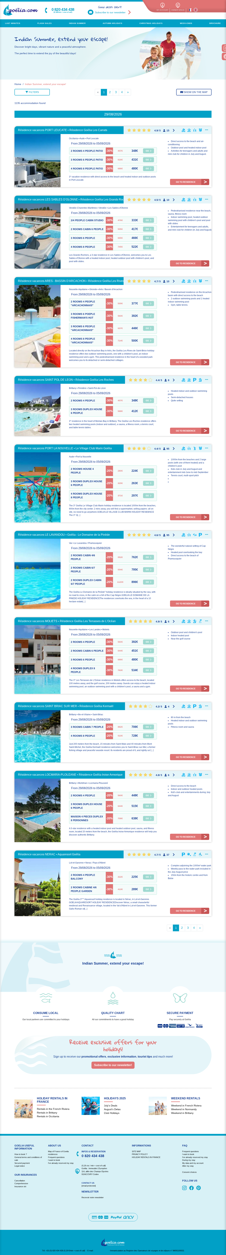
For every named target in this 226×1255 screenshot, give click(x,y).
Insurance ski (20, 1186)
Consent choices (189, 1172)
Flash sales (44, 23)
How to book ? (20, 1154)
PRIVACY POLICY (140, 1154)
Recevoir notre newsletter (93, 1197)
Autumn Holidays (112, 23)
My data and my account (192, 1163)
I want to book (54, 1160)
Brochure (215, 23)
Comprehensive (21, 1183)
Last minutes (12, 23)
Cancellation (19, 1181)
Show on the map (195, 92)
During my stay (188, 1160)
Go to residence (185, 182)
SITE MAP (136, 1151)
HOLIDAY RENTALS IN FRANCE (146, 1157)
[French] (191, 10)
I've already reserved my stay (61, 1163)
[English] (196, 10)
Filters (33, 92)
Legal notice (19, 1166)
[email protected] (101, 1251)
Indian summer (77, 23)
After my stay (188, 1166)
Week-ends (186, 23)
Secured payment (22, 1163)
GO (148, 151)
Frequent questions (56, 1157)
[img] (185, 1188)
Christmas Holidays (151, 23)
